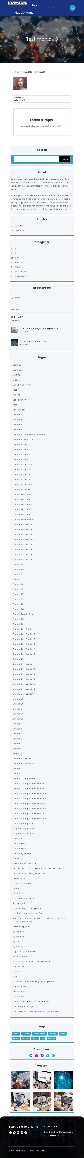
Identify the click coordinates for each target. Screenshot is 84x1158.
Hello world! (17, 317)
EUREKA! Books (19, 878)
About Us (16, 365)
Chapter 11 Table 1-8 (22, 479)
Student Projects (20, 986)
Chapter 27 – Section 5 (23, 684)
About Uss (17, 370)
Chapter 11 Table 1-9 (22, 484)
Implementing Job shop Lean (26, 908)
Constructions (39, 1034)
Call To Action (19, 399)
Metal (63, 1034)
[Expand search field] (73, 8)
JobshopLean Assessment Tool (27, 913)
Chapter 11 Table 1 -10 (22, 439)
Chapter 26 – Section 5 (23, 649)
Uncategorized (21, 276)
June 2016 (19, 230)
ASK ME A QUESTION (21, 384)
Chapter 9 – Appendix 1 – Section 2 (29, 788)
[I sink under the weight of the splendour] (14, 330)
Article (15, 1034)
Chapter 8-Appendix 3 (23, 763)
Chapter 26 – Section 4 (23, 644)
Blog (17, 257)
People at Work (19, 956)
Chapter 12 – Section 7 (23, 554)
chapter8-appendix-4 (23, 833)
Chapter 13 (17, 564)
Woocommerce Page (22, 1006)
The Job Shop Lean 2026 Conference (30, 1001)
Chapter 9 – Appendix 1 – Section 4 (29, 798)
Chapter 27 (18, 659)
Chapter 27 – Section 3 (23, 674)
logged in (36, 125)
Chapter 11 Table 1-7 (22, 474)
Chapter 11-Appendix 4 (23, 509)
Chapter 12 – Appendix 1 (23, 519)
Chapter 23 (18, 604)
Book (14, 389)
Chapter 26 (18, 624)
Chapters (19, 262)
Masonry (19, 267)
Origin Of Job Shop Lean (24, 951)
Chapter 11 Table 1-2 (22, 449)
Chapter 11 (17, 429)
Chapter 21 (17, 589)
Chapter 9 (17, 768)
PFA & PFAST (18, 966)
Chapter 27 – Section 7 (23, 693)
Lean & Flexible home (23, 1127)
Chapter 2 (17, 574)
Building (26, 1034)
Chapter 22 (18, 599)
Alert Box (16, 374)
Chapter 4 (17, 723)
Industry (53, 1034)
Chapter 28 (18, 699)
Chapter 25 (18, 619)
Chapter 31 (17, 718)
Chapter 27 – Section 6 (23, 689)
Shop (15, 976)
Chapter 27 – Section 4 (23, 679)
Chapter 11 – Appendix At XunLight (28, 434)
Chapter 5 (17, 728)
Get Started (18, 893)
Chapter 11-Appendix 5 (23, 514)
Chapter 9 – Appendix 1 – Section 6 (29, 808)
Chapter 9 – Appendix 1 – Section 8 (29, 818)
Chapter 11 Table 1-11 (22, 444)
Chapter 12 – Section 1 (23, 524)
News (35, 1038)
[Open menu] (53, 7)
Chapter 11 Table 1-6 (22, 469)
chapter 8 (17, 753)
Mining (15, 1038)
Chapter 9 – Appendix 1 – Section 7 (29, 813)
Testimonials (18, 996)
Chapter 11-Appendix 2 (23, 499)
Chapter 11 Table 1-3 (22, 454)
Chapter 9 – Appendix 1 (23, 778)
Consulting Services (22, 853)
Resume (16, 971)
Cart (14, 404)
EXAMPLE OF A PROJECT (23, 883)
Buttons (16, 394)
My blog (16, 941)
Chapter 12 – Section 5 (23, 544)
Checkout (17, 838)
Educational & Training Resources (28, 873)
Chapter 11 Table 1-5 (22, 464)
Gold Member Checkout (24, 898)
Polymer (51, 1038)
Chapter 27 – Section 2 (23, 669)
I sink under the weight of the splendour (39, 328)
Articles (16, 380)
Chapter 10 (17, 419)
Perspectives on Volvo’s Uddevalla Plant (31, 961)
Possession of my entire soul (33, 341)
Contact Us (18, 858)
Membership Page (21, 926)
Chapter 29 (18, 703)
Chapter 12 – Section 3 (23, 534)
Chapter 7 (17, 743)
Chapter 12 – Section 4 (23, 539)
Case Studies (18, 409)
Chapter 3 (17, 709)
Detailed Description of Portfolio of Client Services (36, 868)
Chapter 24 (18, 609)
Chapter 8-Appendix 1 (23, 758)
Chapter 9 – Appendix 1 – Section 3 (29, 793)
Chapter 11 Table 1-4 (22, 459)
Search (65, 159)
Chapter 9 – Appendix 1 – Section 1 (29, 783)
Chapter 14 (17, 569)
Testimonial (18, 991)
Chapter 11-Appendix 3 (23, 504)
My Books (17, 946)
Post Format (20, 271)
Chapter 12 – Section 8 (23, 559)
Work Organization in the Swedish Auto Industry (35, 1011)
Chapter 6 (17, 733)
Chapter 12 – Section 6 (23, 549)
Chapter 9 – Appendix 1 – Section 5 (29, 803)
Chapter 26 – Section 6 (23, 654)
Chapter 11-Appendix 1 (22, 494)
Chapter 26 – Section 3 (23, 639)
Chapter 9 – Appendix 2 (23, 823)
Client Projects (19, 843)
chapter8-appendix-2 (23, 828)
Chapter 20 (18, 584)
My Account (18, 931)
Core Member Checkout (24, 863)
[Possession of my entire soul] (14, 343)
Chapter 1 (17, 414)
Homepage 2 (18, 903)
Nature (25, 1038)
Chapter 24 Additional (23, 614)
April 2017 (19, 226)
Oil (43, 1038)
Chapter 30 (18, 713)
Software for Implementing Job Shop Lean (33, 981)
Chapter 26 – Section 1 (23, 629)
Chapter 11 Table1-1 (21, 489)
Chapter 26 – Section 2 (23, 634)
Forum (15, 888)
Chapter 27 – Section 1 (23, 664)
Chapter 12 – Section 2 (23, 529)
